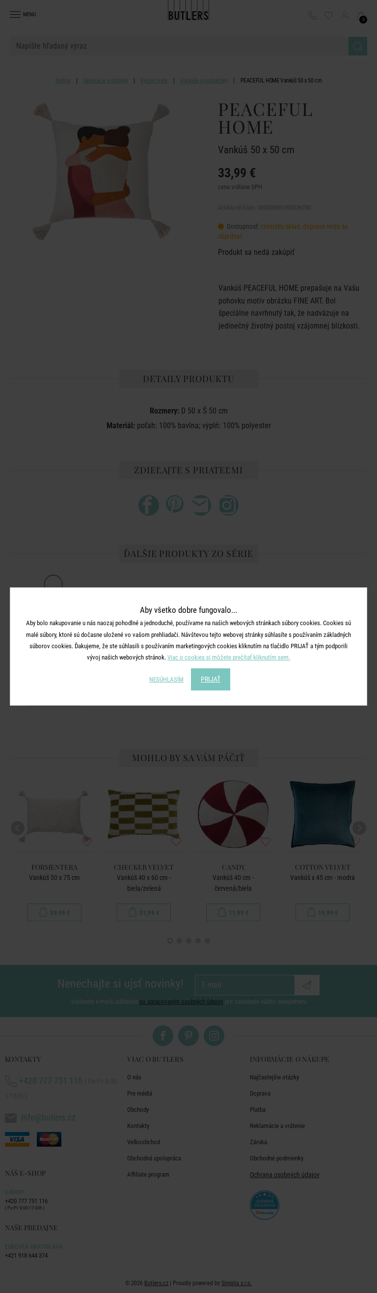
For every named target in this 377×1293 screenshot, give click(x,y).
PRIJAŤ (210, 679)
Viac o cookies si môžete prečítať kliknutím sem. (228, 657)
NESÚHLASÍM (166, 679)
